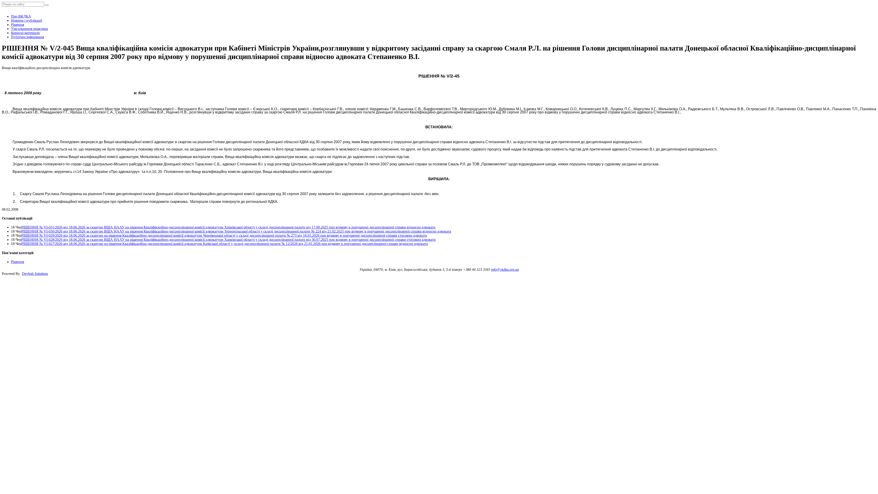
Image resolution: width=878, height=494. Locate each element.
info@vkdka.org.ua (505, 269)
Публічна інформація (27, 37)
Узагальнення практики (29, 29)
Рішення (17, 25)
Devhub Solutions (35, 274)
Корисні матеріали (25, 33)
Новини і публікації (26, 20)
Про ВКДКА (21, 16)
